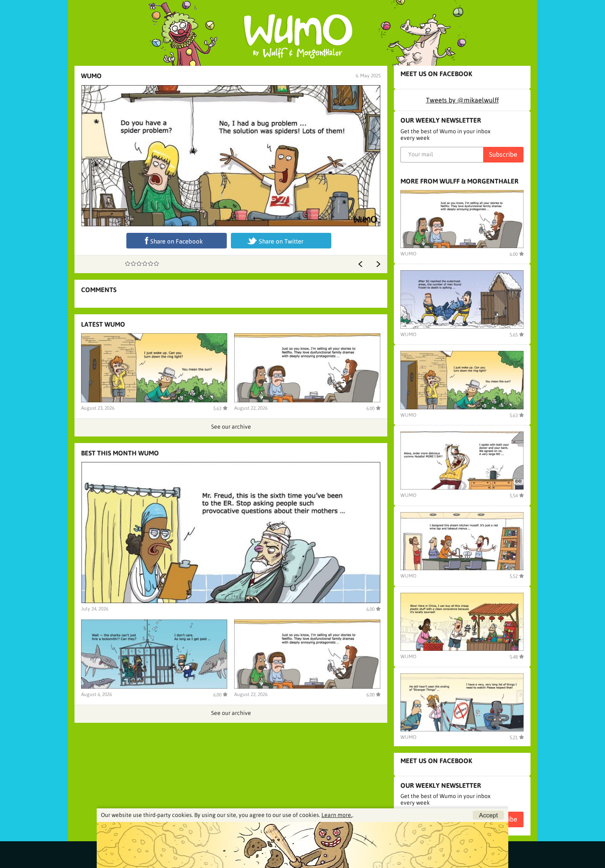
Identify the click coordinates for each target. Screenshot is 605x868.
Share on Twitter (281, 241)
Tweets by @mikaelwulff (462, 100)
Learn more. (336, 815)
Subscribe (503, 154)
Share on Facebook (176, 241)
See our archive (231, 426)
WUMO (91, 75)
